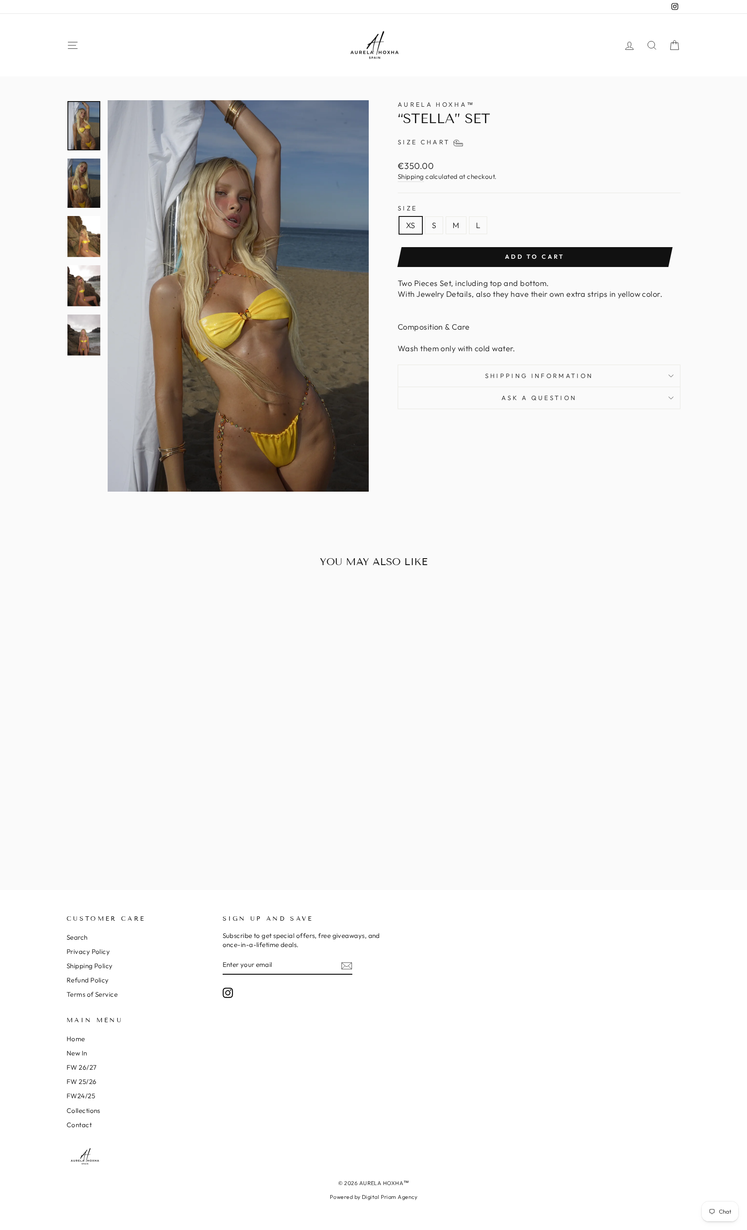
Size (407, 208)
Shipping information (539, 376)
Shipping (411, 176)
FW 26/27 (82, 1067)
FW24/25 (81, 1096)
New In (77, 1053)
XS (410, 225)
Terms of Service (92, 994)
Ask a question (539, 398)
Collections (83, 1110)
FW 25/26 (82, 1081)
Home (76, 1039)
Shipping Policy (90, 966)
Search (77, 937)
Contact (79, 1125)
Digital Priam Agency (389, 1196)
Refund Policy (88, 980)
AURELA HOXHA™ (436, 104)
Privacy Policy (88, 951)
